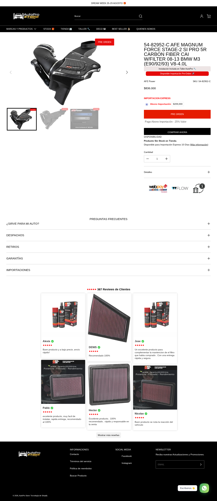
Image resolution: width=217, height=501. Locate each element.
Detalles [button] (148, 172)
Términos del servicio (80, 461)
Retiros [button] (12, 246)
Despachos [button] (15, 235)
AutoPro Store (24, 496)
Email (161, 464)
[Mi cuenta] (200, 16)
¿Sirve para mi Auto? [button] (22, 223)
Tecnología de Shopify (39, 496)
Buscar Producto (78, 475)
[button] (127, 72)
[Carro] (207, 16)
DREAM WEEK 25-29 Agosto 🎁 (108, 3)
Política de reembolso (81, 468)
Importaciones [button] (18, 270)
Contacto (74, 454)
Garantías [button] (14, 258)
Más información (199, 144)
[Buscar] (139, 16)
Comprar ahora (177, 132)
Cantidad (148, 152)
